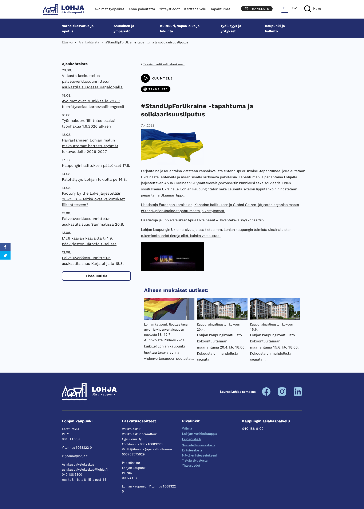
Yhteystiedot (169, 9)
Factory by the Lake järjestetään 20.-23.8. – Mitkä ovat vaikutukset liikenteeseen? (93, 199)
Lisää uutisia (96, 276)
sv (294, 8)
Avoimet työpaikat (109, 9)
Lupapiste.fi (191, 439)
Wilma (187, 428)
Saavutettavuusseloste (198, 445)
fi (284, 8)
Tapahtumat (220, 9)
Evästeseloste (192, 450)
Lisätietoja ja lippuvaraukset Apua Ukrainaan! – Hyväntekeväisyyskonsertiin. (203, 220)
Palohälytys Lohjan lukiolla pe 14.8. (94, 179)
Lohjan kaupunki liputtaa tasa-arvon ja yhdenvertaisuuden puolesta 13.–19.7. (166, 329)
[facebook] (266, 395)
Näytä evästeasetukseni (199, 455)
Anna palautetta (141, 9)
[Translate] (257, 8)
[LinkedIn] (298, 395)
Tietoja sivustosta (195, 460)
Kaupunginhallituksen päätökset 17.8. (96, 165)
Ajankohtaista (89, 42)
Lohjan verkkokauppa (199, 434)
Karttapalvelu (195, 9)
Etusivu (67, 42)
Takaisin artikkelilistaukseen (164, 64)
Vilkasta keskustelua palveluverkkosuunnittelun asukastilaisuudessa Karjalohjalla (92, 81)
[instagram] (282, 395)
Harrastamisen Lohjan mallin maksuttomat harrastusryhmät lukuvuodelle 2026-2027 (90, 146)
